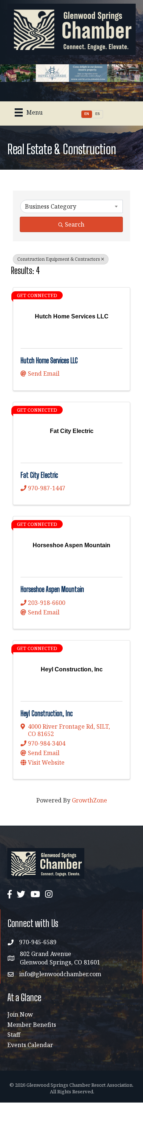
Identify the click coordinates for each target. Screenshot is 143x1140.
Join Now (20, 1014)
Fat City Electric (39, 475)
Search (74, 224)
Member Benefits (31, 1025)
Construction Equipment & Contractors (58, 259)
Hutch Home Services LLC (49, 360)
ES (97, 114)
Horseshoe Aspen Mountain (52, 589)
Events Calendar (30, 1045)
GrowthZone (89, 800)
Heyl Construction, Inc (47, 713)
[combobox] (71, 206)
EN (86, 114)
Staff (13, 1035)
